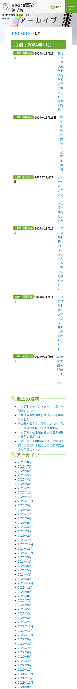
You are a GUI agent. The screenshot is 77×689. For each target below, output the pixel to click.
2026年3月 (25, 483)
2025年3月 (25, 531)
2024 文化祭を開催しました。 (60, 369)
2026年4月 (25, 479)
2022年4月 (25, 661)
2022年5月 (25, 656)
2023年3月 (25, 617)
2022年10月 (25, 635)
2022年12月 (25, 626)
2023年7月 (25, 600)
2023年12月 (25, 583)
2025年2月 (25, 535)
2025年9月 (25, 505)
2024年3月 (25, 578)
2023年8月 (25, 596)
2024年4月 (25, 574)
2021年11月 (25, 678)
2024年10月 (25, 553)
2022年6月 (25, 652)
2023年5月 (25, 609)
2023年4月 (25, 613)
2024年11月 (25, 548)
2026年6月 (25, 470)
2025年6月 (25, 518)
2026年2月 (25, 488)
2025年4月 (25, 527)
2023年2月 (25, 622)
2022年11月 (25, 630)
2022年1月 (25, 669)
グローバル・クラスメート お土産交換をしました (62, 199)
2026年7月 (25, 466)
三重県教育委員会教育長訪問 (61, 143)
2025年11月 (25, 496)
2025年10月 (25, 501)
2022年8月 (25, 643)
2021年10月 (25, 682)
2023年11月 (25, 587)
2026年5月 (25, 475)
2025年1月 (25, 540)
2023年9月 (25, 591)
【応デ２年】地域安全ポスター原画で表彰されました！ (61, 322)
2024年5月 (25, 570)
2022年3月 (25, 665)
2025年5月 (25, 522)
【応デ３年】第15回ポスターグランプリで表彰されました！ (61, 259)
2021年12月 (25, 673)
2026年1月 (25, 492)
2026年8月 (25, 462)
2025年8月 (25, 509)
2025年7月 (25, 514)
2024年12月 (25, 544)
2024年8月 (25, 561)
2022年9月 (25, 639)
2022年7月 (25, 648)
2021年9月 (25, 686)
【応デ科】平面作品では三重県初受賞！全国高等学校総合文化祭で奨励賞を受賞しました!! (41, 445)
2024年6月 (25, 565)
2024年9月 (25, 557)
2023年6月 (25, 604)
